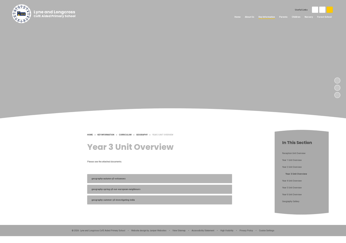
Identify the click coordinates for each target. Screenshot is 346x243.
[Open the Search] (330, 10)
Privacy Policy (246, 230)
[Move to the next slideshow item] (337, 80)
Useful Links (301, 9)
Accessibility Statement (203, 230)
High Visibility (226, 230)
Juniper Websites (157, 230)
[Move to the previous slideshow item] (337, 88)
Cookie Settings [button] (266, 230)
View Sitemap (179, 230)
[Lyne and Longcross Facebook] (315, 10)
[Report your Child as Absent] (322, 10)
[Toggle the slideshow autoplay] (337, 95)
